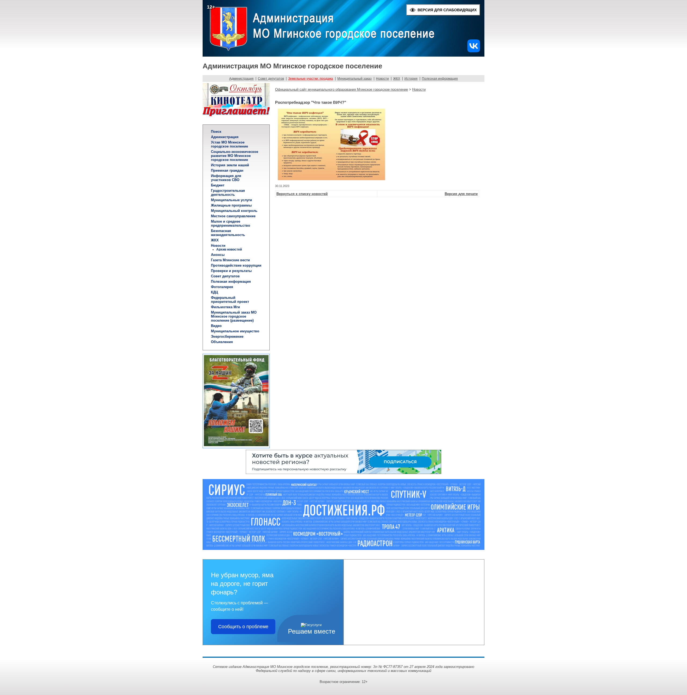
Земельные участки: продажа (310, 78)
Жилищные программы (231, 205)
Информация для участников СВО (226, 178)
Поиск (216, 132)
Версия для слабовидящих (447, 10)
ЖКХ (396, 78)
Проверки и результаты (231, 271)
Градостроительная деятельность (228, 193)
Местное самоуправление (233, 216)
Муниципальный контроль (234, 211)
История (411, 78)
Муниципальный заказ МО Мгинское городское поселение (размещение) (234, 316)
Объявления (222, 342)
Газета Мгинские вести (230, 260)
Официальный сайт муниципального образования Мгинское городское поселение (341, 89)
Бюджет (217, 185)
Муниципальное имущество (235, 331)
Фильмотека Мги (225, 307)
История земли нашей (230, 165)
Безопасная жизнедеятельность (228, 233)
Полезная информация (440, 78)
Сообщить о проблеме (243, 626)
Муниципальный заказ (354, 78)
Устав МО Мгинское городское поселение (229, 144)
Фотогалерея (222, 287)
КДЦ (214, 292)
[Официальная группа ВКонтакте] (473, 51)
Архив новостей (229, 249)
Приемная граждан (227, 170)
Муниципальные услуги (231, 200)
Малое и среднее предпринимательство (230, 223)
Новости (382, 78)
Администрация (241, 78)
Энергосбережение (227, 336)
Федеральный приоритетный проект (230, 300)
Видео (216, 326)
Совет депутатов (271, 78)
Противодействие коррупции (236, 265)
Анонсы (218, 255)
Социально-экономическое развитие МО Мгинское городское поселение (234, 156)
